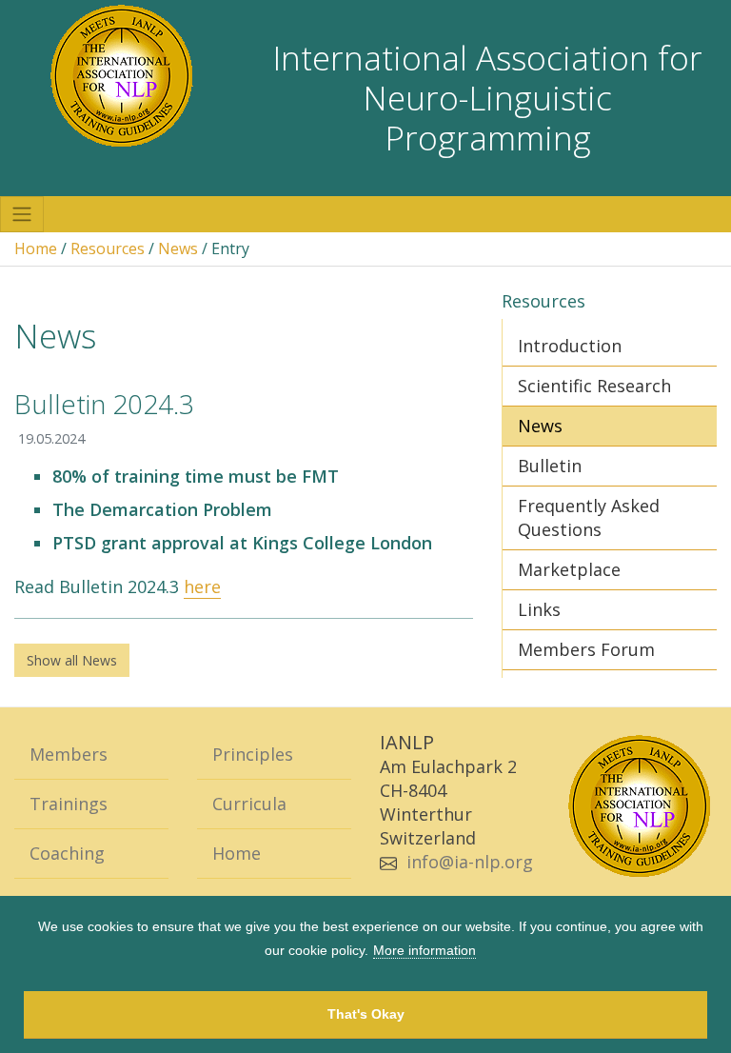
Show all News (72, 660)
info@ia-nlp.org (469, 861)
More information (424, 950)
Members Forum (586, 649)
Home (35, 248)
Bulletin (550, 465)
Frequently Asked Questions (589, 517)
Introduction (570, 345)
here (202, 586)
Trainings (69, 803)
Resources (107, 248)
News (178, 248)
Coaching (67, 853)
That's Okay (366, 1014)
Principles (252, 754)
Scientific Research (594, 385)
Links (539, 609)
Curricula (249, 803)
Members (69, 754)
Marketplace (569, 569)
